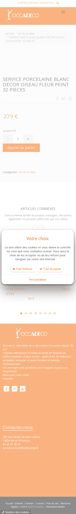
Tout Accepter (51, 269)
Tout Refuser (24, 269)
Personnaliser (37, 279)
